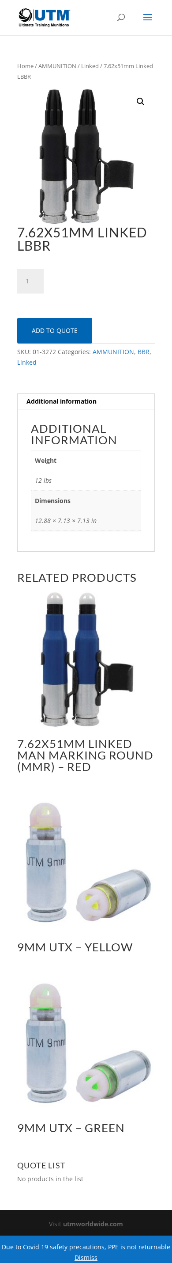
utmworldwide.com (93, 1224)
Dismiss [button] (86, 1257)
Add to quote (55, 330)
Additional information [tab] (61, 401)
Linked (90, 66)
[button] (141, 102)
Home (25, 66)
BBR (144, 351)
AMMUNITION (57, 66)
